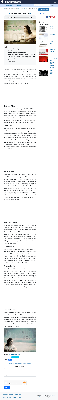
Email (5, 375)
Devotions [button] (18, 5)
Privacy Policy (18, 394)
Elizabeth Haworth (14, 354)
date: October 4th (22, 8)
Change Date (44, 9)
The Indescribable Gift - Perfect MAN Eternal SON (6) (53, 62)
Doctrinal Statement (8, 394)
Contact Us (19, 397)
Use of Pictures (7, 397)
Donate (14, 397)
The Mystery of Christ (52, 72)
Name (5, 369)
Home (4, 8)
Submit (7, 387)
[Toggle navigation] (55, 1)
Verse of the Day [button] (8, 5)
